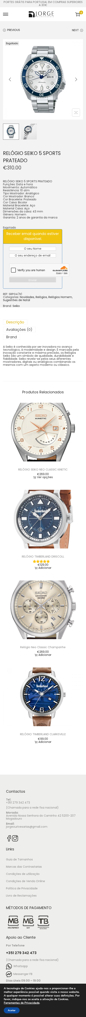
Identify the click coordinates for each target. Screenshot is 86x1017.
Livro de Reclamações (21, 896)
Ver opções (45, 477)
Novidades (27, 297)
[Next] (76, 79)
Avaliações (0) (19, 329)
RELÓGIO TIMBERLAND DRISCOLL (43, 557)
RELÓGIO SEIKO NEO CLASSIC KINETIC (43, 469)
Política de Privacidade (22, 888)
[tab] (43, 322)
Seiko (16, 306)
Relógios (41, 297)
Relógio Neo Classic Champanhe (43, 647)
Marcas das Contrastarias (24, 867)
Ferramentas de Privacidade (21, 1003)
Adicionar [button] (44, 567)
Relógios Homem (60, 297)
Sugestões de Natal (16, 300)
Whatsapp (20, 966)
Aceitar (12, 1010)
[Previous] (10, 79)
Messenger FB (22, 974)
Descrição (15, 322)
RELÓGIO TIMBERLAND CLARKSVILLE (43, 734)
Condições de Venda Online (25, 881)
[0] (77, 14)
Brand (11, 336)
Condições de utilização (23, 874)
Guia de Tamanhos (19, 859)
